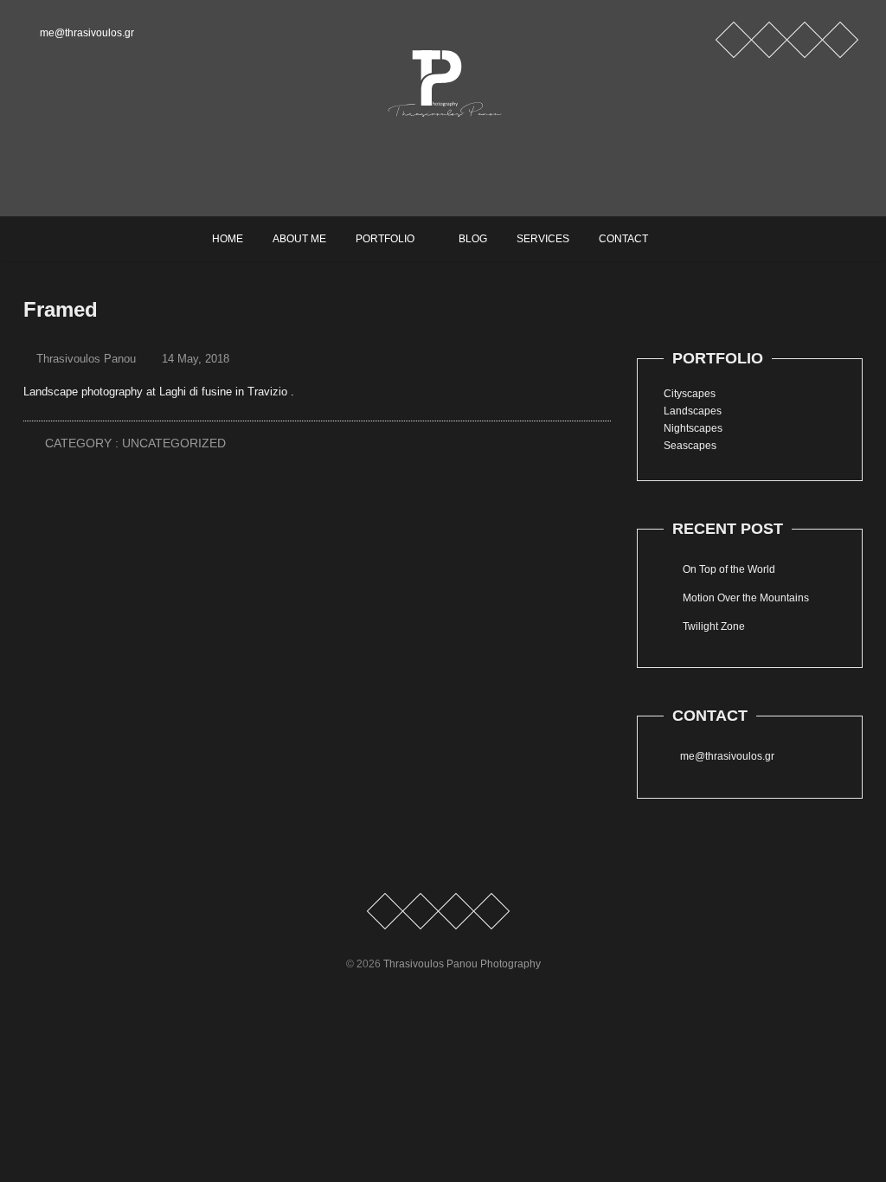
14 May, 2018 (193, 358)
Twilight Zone (714, 626)
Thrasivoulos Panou (84, 358)
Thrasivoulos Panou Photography (462, 964)
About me (299, 239)
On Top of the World (729, 569)
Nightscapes (693, 428)
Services (543, 239)
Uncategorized (174, 443)
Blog (473, 239)
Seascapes (690, 446)
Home (227, 239)
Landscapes (693, 411)
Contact (623, 239)
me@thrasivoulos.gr (85, 33)
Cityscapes (690, 394)
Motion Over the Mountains (746, 598)
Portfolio (385, 239)
